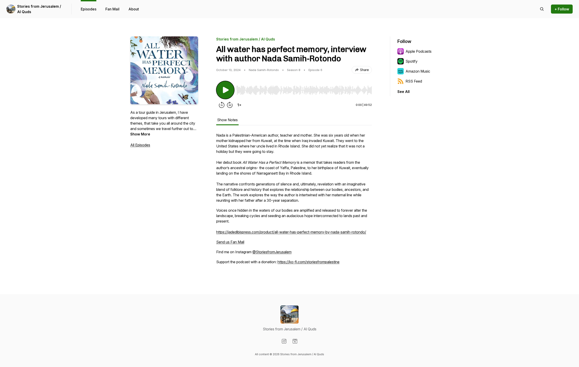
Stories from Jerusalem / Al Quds (39, 9)
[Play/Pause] (225, 90)
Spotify (412, 61)
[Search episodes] (542, 9)
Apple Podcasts (419, 51)
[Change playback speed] (239, 105)
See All (403, 91)
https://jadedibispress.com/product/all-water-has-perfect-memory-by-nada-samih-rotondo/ (291, 232)
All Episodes (140, 145)
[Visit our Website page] (295, 341)
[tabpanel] (294, 201)
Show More (140, 134)
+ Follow (562, 9)
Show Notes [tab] (227, 120)
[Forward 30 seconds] (230, 105)
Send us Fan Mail (230, 242)
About (133, 9)
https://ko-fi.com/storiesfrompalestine (308, 262)
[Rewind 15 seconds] (221, 105)
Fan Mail (112, 9)
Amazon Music (418, 71)
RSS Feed (414, 81)
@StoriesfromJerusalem (272, 252)
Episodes (88, 9)
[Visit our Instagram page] (284, 341)
